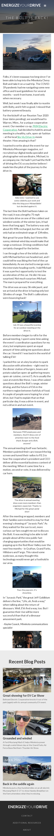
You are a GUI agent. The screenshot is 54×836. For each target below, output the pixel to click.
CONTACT (27, 816)
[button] (45, 5)
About (27, 830)
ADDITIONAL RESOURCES (27, 823)
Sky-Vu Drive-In (26, 136)
